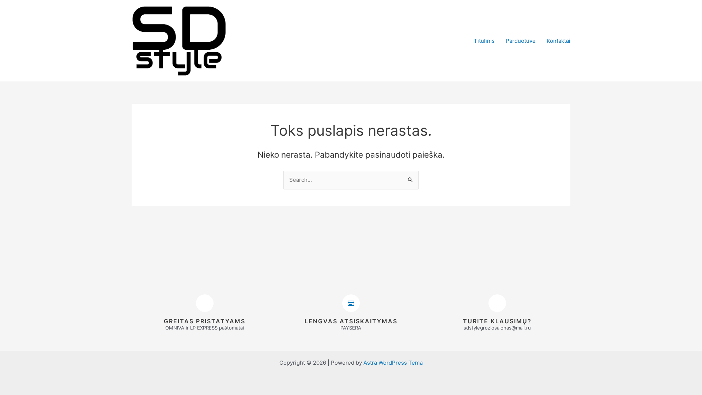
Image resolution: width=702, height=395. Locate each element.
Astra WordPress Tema (393, 362)
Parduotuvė (521, 40)
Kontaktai (558, 40)
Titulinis (484, 40)
